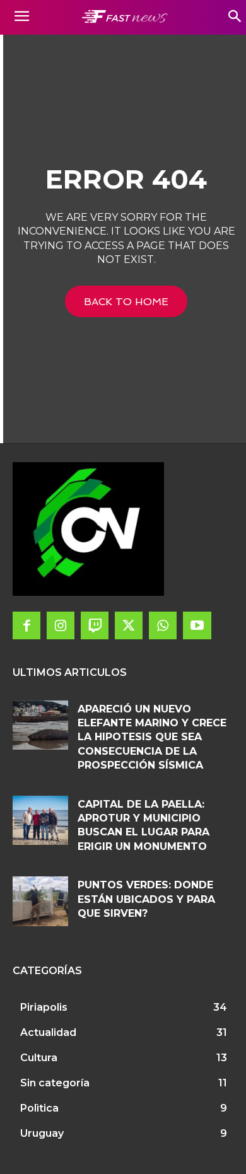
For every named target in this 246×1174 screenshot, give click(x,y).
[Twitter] (129, 625)
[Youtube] (197, 625)
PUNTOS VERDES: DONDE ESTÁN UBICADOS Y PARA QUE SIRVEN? (146, 899)
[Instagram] (60, 625)
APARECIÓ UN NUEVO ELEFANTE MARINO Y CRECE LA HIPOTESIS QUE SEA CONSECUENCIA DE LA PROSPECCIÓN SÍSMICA (152, 737)
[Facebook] (26, 625)
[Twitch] (94, 625)
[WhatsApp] (163, 625)
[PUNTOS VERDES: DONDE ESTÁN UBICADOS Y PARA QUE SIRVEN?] (40, 901)
